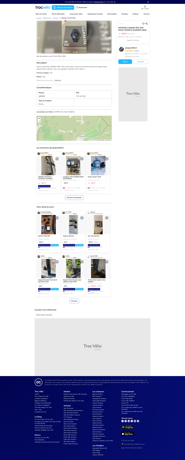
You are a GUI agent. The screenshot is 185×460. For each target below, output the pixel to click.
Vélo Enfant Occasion (70, 430)
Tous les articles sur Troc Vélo (44, 419)
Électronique (112, 14)
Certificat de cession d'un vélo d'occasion (47, 442)
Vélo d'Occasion (68, 408)
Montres (55, 18)
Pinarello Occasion (98, 425)
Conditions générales (41, 398)
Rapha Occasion (97, 427)
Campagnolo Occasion (99, 398)
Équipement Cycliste (95, 14)
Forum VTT (124, 403)
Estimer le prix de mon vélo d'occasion (75, 394)
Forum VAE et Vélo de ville (129, 405)
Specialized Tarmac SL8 (99, 448)
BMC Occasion (96, 396)
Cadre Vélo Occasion (70, 439)
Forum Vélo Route (127, 398)
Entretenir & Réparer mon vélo (44, 430)
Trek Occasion (96, 438)
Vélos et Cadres (41, 14)
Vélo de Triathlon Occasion (72, 415)
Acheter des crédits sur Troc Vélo (74, 401)
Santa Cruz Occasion (98, 430)
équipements (99, 2)
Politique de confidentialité (43, 403)
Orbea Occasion (97, 423)
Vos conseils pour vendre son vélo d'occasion (132, 412)
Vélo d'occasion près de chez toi (73, 410)
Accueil (39, 18)
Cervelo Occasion (97, 405)
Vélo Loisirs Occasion (70, 424)
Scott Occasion (97, 432)
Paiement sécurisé (69, 398)
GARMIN (42, 96)
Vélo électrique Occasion (71, 419)
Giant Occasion (97, 414)
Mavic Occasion (97, 421)
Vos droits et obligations (42, 405)
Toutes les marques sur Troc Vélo (102, 441)
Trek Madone (96, 450)
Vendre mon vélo (69, 396)
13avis (136, 51)
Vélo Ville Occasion (69, 426)
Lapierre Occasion (97, 416)
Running (125, 14)
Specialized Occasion (98, 436)
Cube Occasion (97, 407)
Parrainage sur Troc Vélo (128, 394)
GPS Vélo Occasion (69, 441)
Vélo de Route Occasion (71, 413)
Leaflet (92, 140)
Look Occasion (96, 418)
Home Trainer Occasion (71, 444)
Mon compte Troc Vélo (41, 396)
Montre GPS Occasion (70, 428)
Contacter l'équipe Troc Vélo (43, 407)
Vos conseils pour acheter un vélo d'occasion (131, 408)
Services (146, 14)
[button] (109, 38)
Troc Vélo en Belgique (128, 396)
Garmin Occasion (97, 412)
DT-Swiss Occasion (98, 410)
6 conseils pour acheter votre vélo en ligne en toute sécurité (48, 422)
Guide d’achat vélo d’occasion (44, 426)
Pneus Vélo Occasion (70, 437)
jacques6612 (131, 48)
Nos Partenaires (39, 440)
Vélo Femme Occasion (70, 433)
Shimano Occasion (98, 434)
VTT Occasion (68, 417)
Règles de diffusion (41, 401)
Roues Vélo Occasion (70, 435)
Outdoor (135, 14)
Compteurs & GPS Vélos (68, 18)
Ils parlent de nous (40, 412)
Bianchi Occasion (97, 394)
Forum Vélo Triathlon (127, 401)
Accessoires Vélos (76, 14)
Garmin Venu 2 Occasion (44, 315)
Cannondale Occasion (99, 401)
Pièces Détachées (58, 14)
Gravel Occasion (68, 422)
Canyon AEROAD (97, 455)
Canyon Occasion (97, 403)
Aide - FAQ (38, 410)
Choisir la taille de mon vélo (43, 428)
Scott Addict (96, 453)
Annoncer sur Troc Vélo (42, 438)
